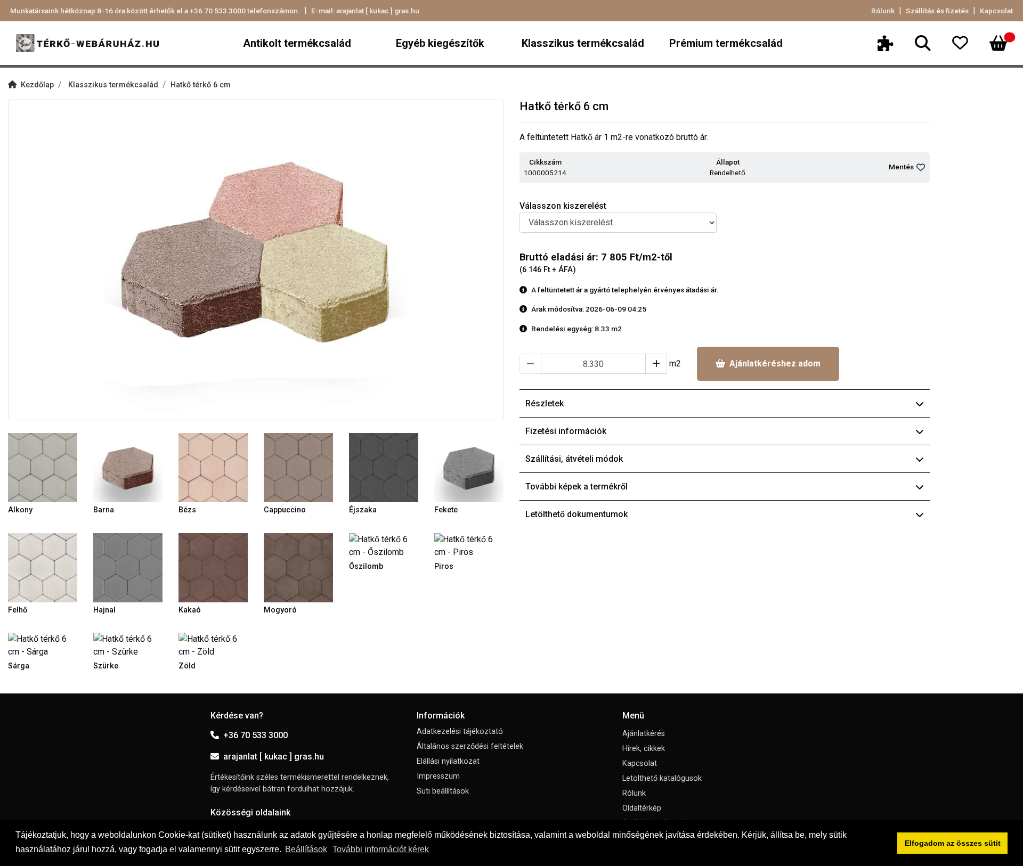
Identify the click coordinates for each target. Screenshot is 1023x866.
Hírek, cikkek (643, 748)
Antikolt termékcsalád (297, 43)
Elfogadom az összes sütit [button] (953, 843)
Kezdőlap (37, 84)
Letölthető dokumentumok (576, 514)
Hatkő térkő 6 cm (200, 84)
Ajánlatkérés (643, 733)
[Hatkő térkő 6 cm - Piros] (469, 545)
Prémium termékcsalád (726, 43)
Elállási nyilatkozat (448, 761)
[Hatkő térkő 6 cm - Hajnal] (128, 567)
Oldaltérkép (641, 808)
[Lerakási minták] (892, 43)
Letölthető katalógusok (662, 778)
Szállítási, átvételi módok (574, 459)
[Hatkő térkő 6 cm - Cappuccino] (298, 467)
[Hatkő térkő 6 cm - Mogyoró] (298, 567)
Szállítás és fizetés (937, 10)
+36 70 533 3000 (255, 735)
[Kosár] (998, 43)
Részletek (544, 403)
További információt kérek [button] (380, 849)
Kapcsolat (996, 10)
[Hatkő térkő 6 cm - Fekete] (469, 467)
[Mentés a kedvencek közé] (920, 167)
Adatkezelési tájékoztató (460, 731)
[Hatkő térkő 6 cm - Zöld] (213, 645)
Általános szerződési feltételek (470, 746)
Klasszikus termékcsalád (583, 43)
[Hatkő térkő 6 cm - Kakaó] (213, 567)
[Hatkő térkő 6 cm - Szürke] (128, 645)
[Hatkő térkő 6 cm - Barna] (128, 467)
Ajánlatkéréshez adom (775, 363)
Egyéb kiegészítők (440, 43)
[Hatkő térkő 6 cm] (256, 260)
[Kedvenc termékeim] (966, 43)
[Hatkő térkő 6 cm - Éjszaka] (383, 467)
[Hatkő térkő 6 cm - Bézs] (213, 467)
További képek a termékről (576, 486)
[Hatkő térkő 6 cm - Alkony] (42, 467)
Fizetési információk (565, 431)
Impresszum (438, 776)
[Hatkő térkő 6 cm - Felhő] (42, 567)
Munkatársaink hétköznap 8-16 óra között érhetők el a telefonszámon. (155, 10)
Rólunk (883, 10)
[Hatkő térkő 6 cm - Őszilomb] (383, 545)
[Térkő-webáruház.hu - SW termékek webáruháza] (87, 43)
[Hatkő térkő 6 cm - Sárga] (42, 645)
